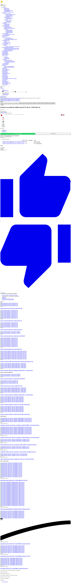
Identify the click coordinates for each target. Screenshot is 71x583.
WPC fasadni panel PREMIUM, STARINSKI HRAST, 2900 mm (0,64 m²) (15, 509)
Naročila (3, 89)
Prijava (3, 90)
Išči (1, 87)
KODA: (1, 111)
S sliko (3, 292)
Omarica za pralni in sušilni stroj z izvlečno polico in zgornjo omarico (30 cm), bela (16, 361)
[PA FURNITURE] (3, 112)
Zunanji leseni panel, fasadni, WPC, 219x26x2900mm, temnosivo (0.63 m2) (15, 556)
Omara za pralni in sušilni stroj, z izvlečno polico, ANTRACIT (12, 335)
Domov (1, 98)
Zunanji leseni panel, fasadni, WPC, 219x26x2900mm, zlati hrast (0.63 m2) (15, 543)
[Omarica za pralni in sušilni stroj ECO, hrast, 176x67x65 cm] (10, 99)
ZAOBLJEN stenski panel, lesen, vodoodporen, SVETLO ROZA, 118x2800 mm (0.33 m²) (18, 451)
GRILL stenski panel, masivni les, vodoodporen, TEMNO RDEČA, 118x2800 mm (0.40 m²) (18, 444)
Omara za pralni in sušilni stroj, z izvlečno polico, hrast (11, 329)
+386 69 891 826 (53, 133)
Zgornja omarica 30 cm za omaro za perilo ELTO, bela (11, 308)
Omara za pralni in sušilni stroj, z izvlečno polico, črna (11, 320)
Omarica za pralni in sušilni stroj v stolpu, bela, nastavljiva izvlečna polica (15, 414)
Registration (7, 93)
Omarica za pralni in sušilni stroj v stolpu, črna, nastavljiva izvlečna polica (15, 404)
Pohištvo (4, 98)
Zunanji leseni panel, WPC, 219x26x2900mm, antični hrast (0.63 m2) (14, 568)
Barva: (1, 128)
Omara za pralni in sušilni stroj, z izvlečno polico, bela (11, 349)
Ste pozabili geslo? (5, 94)
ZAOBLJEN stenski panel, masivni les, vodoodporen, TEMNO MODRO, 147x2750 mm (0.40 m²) (19, 425)
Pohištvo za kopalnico (9, 98)
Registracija (6, 90)
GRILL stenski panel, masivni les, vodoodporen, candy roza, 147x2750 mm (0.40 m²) (17, 459)
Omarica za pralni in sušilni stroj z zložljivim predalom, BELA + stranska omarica (16, 370)
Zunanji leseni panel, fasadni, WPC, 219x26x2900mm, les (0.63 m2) (13, 480)
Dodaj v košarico (39, 143)
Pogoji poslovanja (5, 581)
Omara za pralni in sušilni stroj (17, 98)
